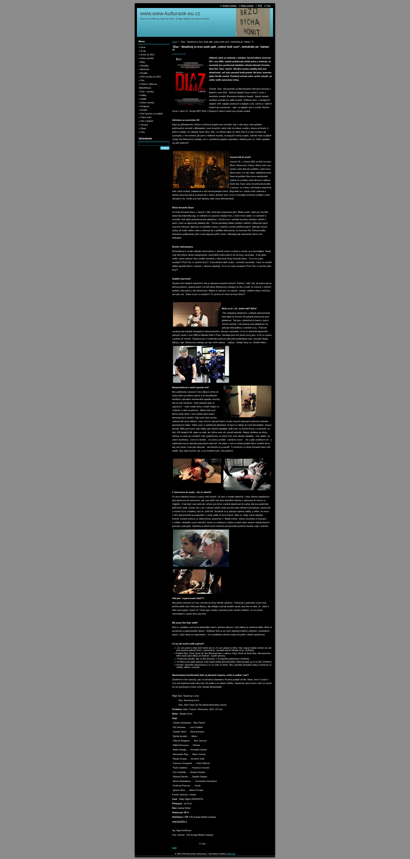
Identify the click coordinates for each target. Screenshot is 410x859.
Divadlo (143, 73)
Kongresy (144, 106)
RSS (260, 5)
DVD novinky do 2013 (150, 77)
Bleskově (144, 69)
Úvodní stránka (229, 5)
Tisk (268, 5)
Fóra (142, 132)
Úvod (174, 42)
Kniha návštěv (147, 58)
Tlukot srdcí (146, 117)
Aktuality (144, 65)
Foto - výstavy (147, 91)
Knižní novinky (147, 102)
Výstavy (144, 125)
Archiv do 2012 (147, 54)
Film (142, 80)
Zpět (174, 848)
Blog (142, 62)
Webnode (231, 854)
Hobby (143, 95)
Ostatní (143, 110)
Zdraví (143, 128)
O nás (143, 51)
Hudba (143, 99)
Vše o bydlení (146, 121)
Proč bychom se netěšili (151, 113)
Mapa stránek (247, 5)
